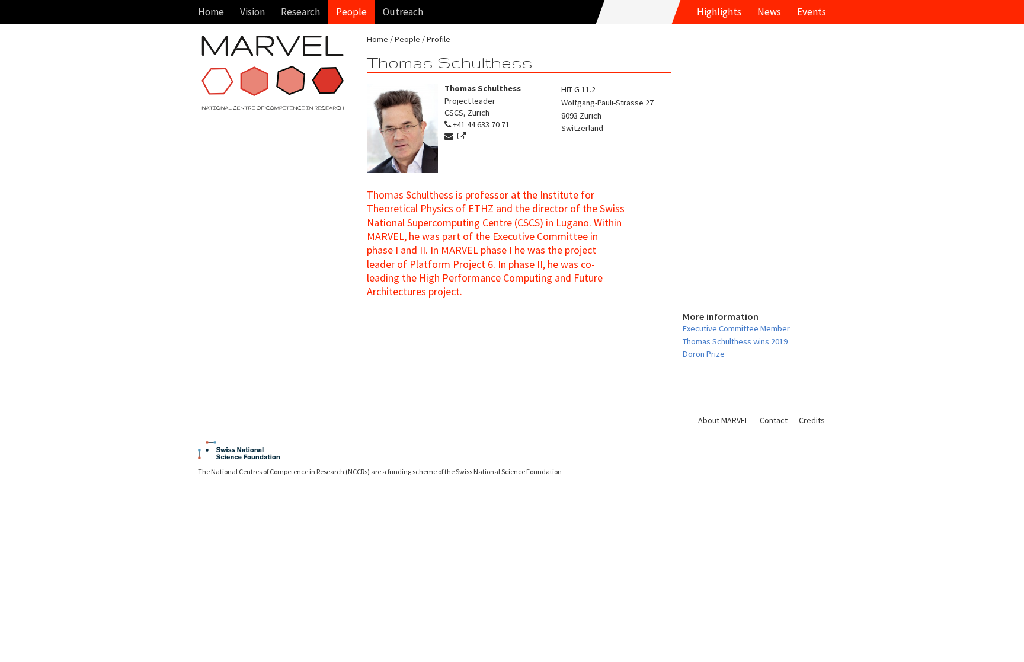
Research (300, 11)
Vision (252, 11)
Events (811, 11)
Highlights (719, 11)
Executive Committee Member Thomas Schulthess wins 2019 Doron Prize (736, 341)
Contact (774, 420)
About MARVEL (723, 420)
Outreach (403, 11)
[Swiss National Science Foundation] (512, 450)
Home (211, 11)
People (351, 11)
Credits (812, 420)
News (769, 11)
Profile (438, 39)
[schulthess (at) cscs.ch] (450, 136)
